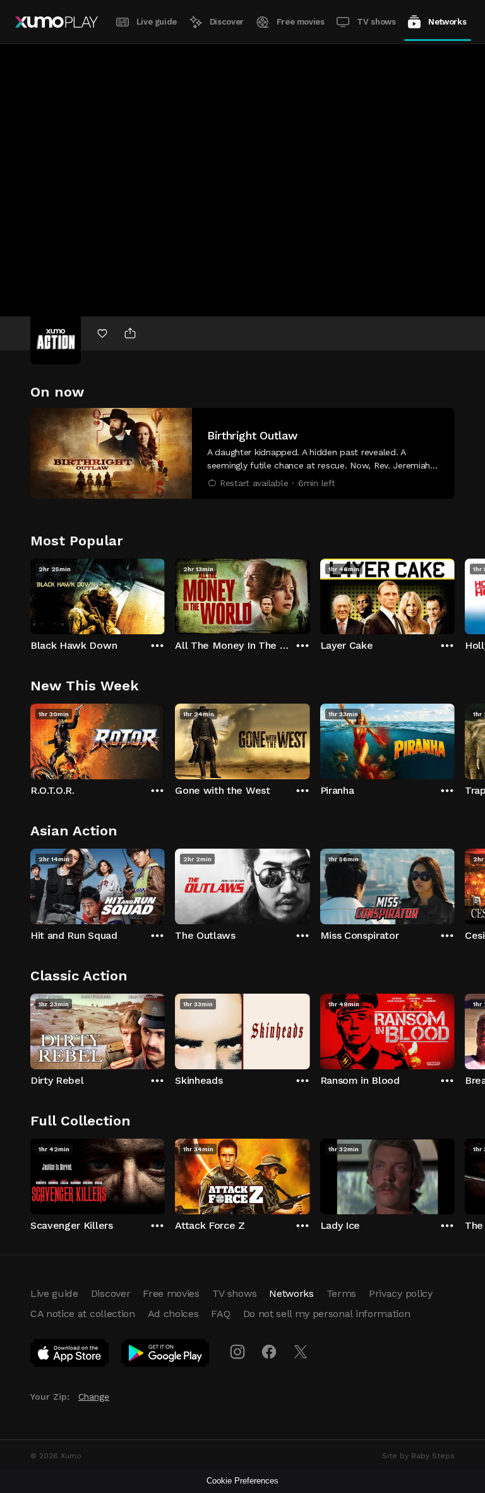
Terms (341, 1293)
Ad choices (173, 1314)
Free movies (301, 21)
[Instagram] (237, 1351)
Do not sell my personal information (326, 1314)
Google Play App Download (166, 1355)
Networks (447, 21)
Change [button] (93, 1396)
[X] (300, 1351)
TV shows (376, 21)
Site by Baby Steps (418, 1455)
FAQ (220, 1314)
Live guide (156, 21)
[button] (242, 453)
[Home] (56, 22)
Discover (227, 21)
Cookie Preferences (242, 1480)
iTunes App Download (70, 1355)
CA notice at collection (82, 1314)
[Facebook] (269, 1351)
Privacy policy (401, 1293)
